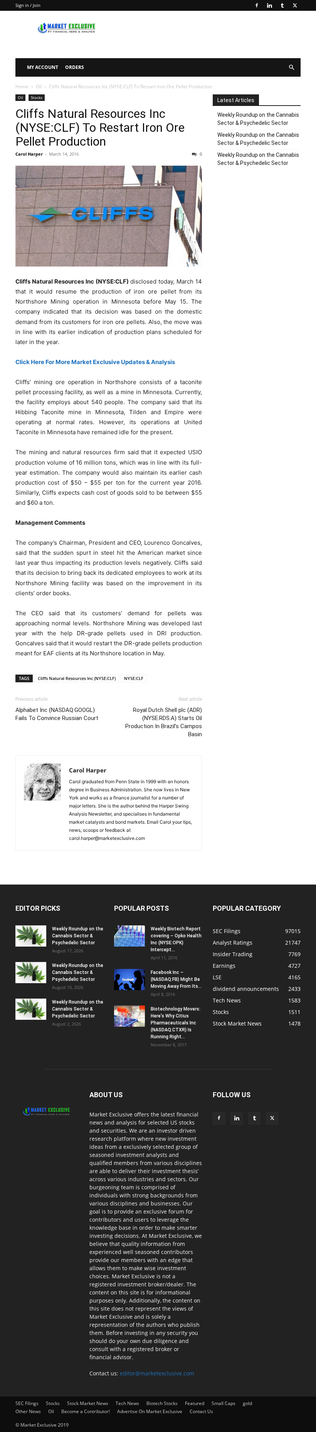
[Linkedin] (269, 5)
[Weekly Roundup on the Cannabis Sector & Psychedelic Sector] (30, 936)
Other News (28, 1411)
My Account (42, 67)
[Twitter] (295, 5)
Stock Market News (87, 1403)
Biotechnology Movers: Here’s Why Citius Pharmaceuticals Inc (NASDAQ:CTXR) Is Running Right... (175, 1022)
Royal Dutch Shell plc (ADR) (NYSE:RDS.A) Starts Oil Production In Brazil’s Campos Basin (163, 722)
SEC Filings (27, 1403)
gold (247, 1403)
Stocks (36, 97)
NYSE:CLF (133, 678)
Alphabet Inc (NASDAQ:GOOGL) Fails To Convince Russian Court (56, 714)
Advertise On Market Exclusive (149, 1411)
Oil (39, 86)
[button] (291, 67)
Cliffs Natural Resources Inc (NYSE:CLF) (77, 678)
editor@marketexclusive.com (157, 1373)
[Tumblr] (282, 5)
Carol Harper (29, 154)
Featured (194, 1403)
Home (22, 86)
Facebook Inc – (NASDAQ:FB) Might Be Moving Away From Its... (176, 979)
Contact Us (201, 1411)
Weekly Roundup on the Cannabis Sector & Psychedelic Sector (258, 119)
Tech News (127, 1403)
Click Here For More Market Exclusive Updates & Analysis (95, 362)
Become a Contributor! (85, 1411)
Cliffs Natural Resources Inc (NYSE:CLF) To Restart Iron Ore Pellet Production (100, 127)
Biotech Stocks (162, 1403)
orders (74, 67)
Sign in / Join (27, 5)
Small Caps (223, 1403)
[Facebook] (256, 5)
